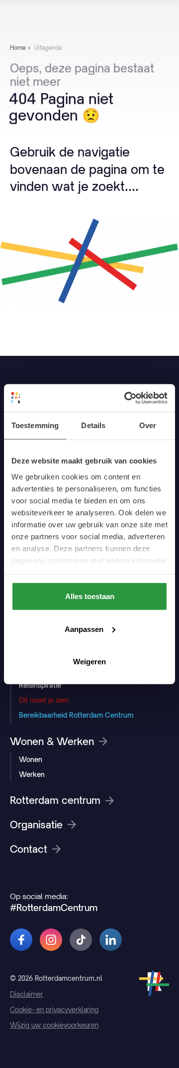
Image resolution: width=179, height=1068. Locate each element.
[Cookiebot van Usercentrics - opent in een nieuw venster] (126, 397)
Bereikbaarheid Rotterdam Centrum (76, 715)
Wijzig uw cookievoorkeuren (54, 1025)
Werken (32, 774)
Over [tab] (147, 425)
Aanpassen (84, 628)
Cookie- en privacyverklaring (54, 1010)
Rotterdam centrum (55, 800)
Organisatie (36, 825)
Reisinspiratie (40, 685)
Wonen (30, 759)
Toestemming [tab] (35, 425)
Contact (28, 849)
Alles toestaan (89, 596)
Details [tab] (93, 425)
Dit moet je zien (44, 700)
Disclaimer (26, 994)
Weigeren (89, 661)
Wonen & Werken (52, 742)
